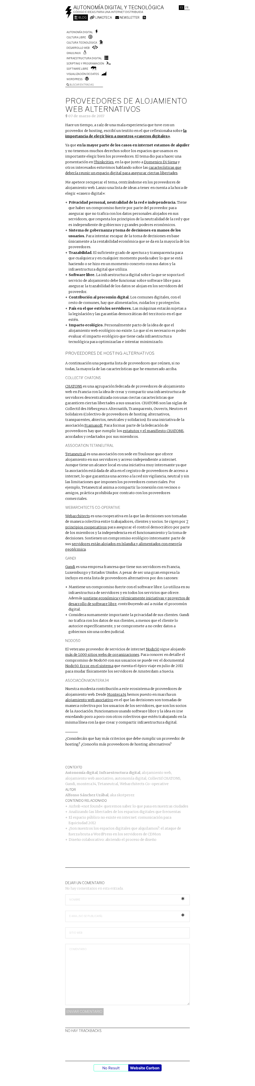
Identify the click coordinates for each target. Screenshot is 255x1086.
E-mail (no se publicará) (85, 916)
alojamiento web (156, 772)
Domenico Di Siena (160, 162)
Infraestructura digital (84, 58)
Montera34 (116, 694)
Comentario (78, 949)
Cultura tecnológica (81, 42)
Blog (82, 17)
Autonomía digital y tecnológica (118, 7)
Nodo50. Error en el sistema (89, 666)
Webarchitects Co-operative (144, 784)
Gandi (70, 567)
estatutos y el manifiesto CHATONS (153, 431)
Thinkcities (104, 162)
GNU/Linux (73, 53)
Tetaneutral (75, 454)
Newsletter (129, 17)
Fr (187, 7)
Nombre (74, 899)
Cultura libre (76, 37)
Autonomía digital (79, 32)
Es (181, 7)
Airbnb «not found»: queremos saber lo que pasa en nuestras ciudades (128, 806)
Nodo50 (152, 649)
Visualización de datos (82, 73)
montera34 (86, 784)
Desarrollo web (78, 47)
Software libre (77, 68)
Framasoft (93, 425)
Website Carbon (144, 1068)
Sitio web (75, 932)
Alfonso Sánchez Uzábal (86, 795)
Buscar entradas (81, 84)
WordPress (74, 79)
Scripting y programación (85, 63)
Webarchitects (77, 516)
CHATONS (73, 386)
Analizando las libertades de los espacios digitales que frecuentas (125, 811)
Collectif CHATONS (164, 778)
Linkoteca (103, 17)
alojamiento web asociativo (89, 700)
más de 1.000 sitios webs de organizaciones (102, 654)
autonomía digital (130, 778)
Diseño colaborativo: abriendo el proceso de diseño (112, 839)
